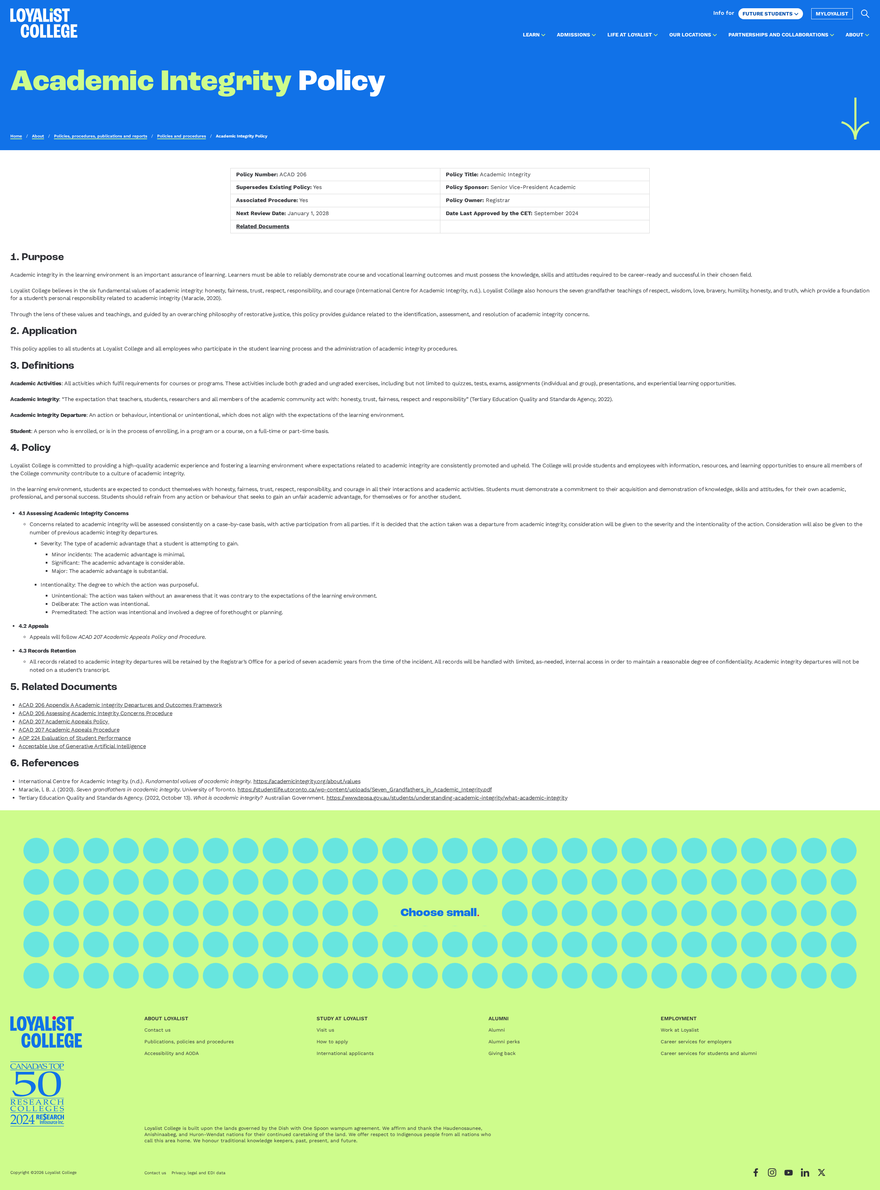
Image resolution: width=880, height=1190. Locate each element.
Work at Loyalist (680, 1030)
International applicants (345, 1053)
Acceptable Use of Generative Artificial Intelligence (82, 746)
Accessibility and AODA (171, 1053)
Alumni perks (504, 1041)
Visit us (325, 1030)
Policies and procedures (181, 136)
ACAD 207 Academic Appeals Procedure (69, 729)
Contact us (157, 1030)
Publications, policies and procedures (189, 1041)
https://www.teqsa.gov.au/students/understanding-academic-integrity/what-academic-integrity (447, 797)
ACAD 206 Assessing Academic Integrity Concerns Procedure (95, 713)
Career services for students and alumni (709, 1053)
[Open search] (865, 14)
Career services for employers (696, 1041)
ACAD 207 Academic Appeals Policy (64, 721)
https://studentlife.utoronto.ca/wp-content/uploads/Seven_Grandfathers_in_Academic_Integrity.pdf (365, 789)
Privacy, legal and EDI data (199, 1172)
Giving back (502, 1053)
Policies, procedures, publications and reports (100, 136)
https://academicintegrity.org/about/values (307, 781)
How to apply (332, 1041)
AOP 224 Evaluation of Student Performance (75, 738)
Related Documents (262, 226)
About (38, 136)
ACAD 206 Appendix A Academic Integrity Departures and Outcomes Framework (120, 705)
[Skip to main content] (855, 119)
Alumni (496, 1030)
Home (16, 136)
